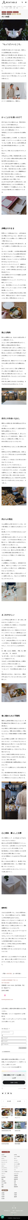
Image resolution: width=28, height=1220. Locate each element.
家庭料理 (16, 1179)
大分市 (4, 14)
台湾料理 (16, 1177)
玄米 (15, 1183)
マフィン (3, 1173)
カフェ (3, 1158)
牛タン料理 (4, 1183)
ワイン (3, 1175)
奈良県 (3, 1196)
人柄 (14, 14)
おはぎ (3, 1154)
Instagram (12, 1207)
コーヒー (16, 1160)
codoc (24, 1088)
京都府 (3, 1193)
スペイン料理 (17, 1164)
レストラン (16, 1173)
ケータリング (9, 12)
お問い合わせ (13, 1212)
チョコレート (17, 1166)
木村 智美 (9, 973)
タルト (3, 1166)
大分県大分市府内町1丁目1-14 (10, 980)
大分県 (9, 14)
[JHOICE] (20, 1101)
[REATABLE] (10, 2)
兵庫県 (15, 1193)
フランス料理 (4, 1171)
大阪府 (15, 1194)
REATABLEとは (7, 1210)
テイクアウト (15, 12)
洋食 (15, 1181)
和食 (2, 1179)
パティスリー (4, 1169)
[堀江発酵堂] (8, 1101)
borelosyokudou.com (7, 999)
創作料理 (3, 1177)
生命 (19, 14)
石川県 (3, 1198)
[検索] (22, 2)
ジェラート (16, 1162)
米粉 (2, 1184)
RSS (15, 1207)
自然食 (15, 1184)
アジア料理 (4, 1156)
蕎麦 (2, 1186)
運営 (14, 1210)
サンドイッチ (4, 1162)
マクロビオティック (18, 1171)
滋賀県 (15, 1196)
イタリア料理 (17, 1156)
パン (15, 1169)
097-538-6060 (5, 982)
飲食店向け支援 (19, 1210)
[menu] (25, 2)
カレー (15, 1158)
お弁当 (4, 12)
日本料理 (3, 1181)
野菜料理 (16, 1186)
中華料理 (16, 1175)
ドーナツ (16, 1168)
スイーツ (3, 1164)
